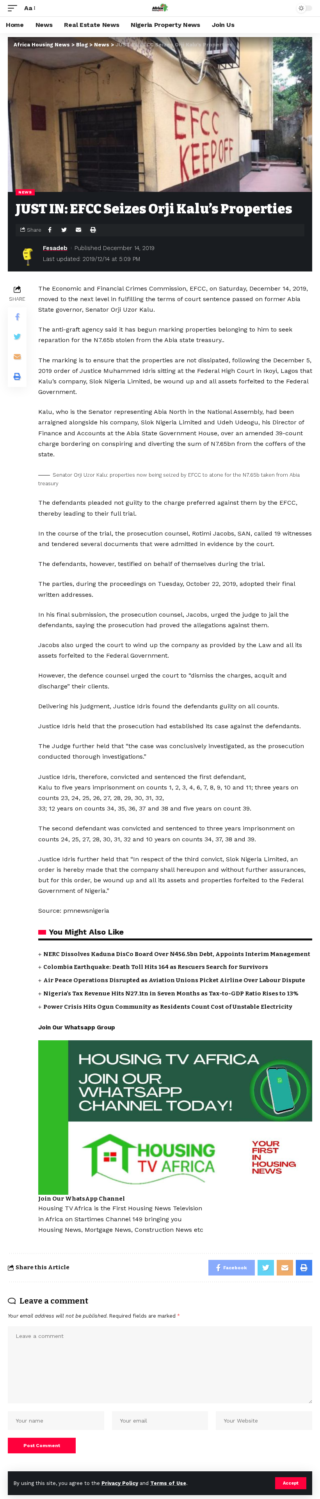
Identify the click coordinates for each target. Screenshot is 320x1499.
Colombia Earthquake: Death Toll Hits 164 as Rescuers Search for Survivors (155, 966)
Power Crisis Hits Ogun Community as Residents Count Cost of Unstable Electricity (167, 1006)
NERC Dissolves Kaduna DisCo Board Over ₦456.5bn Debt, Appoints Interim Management (176, 954)
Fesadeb (55, 248)
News (25, 192)
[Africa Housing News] (160, 8)
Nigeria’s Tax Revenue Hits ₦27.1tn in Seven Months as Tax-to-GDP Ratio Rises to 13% (171, 993)
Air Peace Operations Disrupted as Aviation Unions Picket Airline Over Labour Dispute (174, 980)
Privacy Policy (119, 1483)
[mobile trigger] (14, 8)
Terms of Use (168, 1483)
